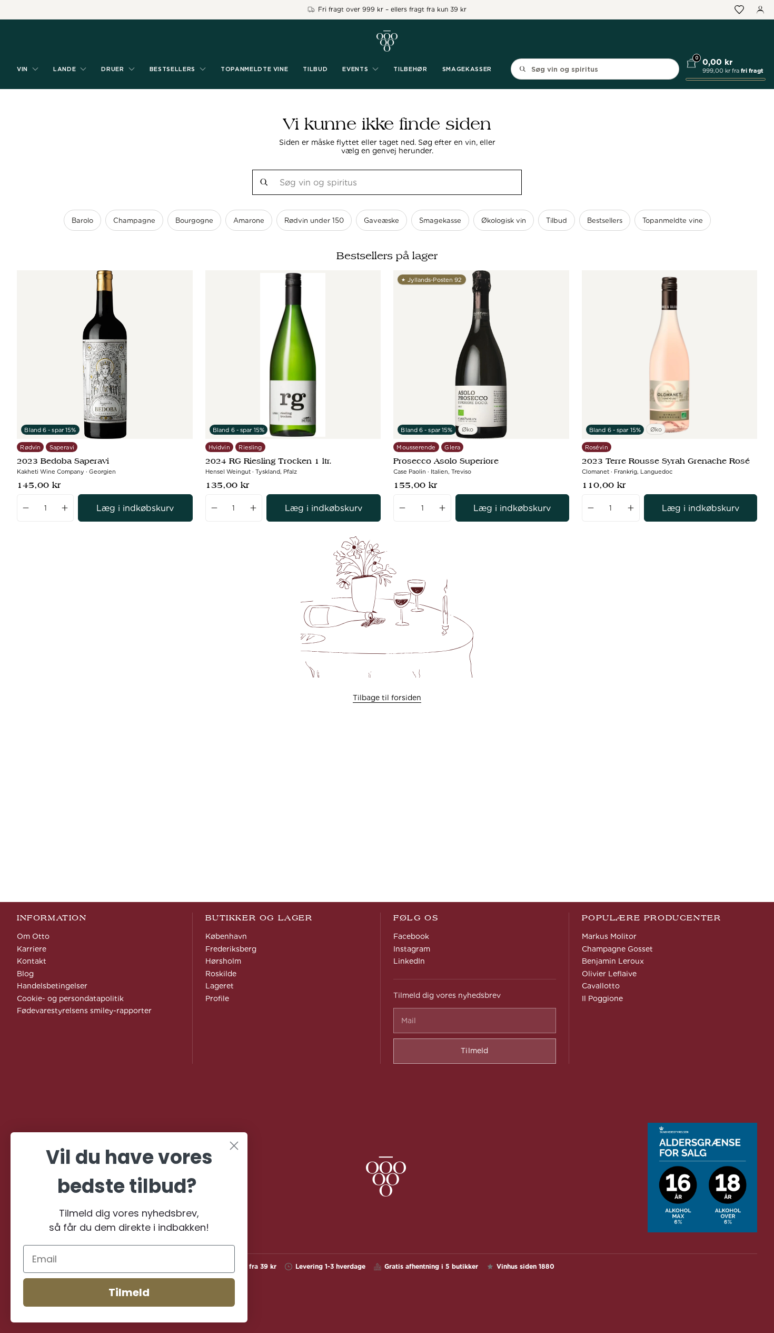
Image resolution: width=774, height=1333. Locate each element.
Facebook (411, 936)
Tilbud (315, 69)
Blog (25, 973)
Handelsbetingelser (52, 986)
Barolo (82, 220)
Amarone (248, 220)
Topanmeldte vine (255, 69)
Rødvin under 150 (314, 220)
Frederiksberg (230, 949)
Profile (217, 998)
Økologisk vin (503, 220)
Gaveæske (381, 220)
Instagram (411, 949)
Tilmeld (129, 1292)
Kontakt (31, 961)
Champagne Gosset (617, 949)
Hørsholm (223, 961)
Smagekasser (467, 69)
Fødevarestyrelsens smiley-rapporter (84, 1010)
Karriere (31, 949)
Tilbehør (410, 69)
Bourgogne (194, 220)
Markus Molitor (609, 936)
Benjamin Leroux (613, 961)
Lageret (219, 986)
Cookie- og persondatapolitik (70, 998)
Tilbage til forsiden (387, 697)
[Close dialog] (234, 1145)
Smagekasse (440, 220)
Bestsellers (604, 220)
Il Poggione (602, 998)
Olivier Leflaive (609, 973)
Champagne (134, 220)
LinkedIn (409, 961)
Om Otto (33, 936)
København (226, 936)
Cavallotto (601, 986)
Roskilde (220, 973)
